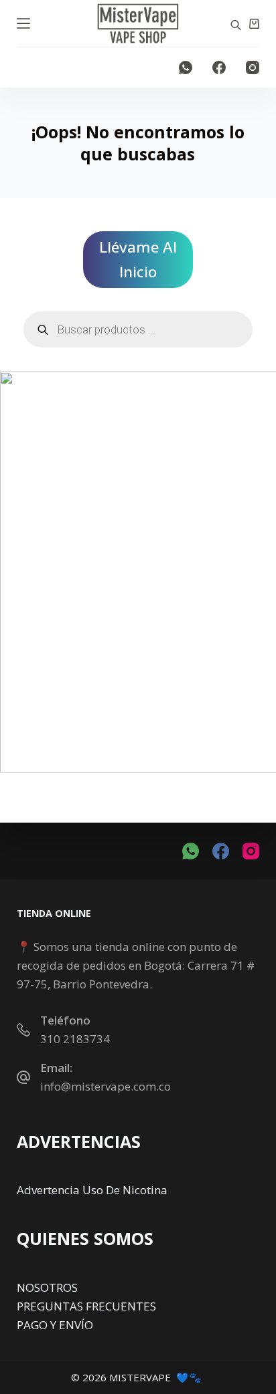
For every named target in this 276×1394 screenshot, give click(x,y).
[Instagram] (252, 67)
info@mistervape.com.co (105, 1086)
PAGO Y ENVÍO (55, 1325)
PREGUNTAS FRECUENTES (86, 1306)
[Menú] (23, 23)
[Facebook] (219, 67)
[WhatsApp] (185, 67)
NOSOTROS (47, 1287)
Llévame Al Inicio (138, 259)
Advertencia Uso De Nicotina (92, 1190)
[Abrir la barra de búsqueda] (236, 23)
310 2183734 (75, 1039)
